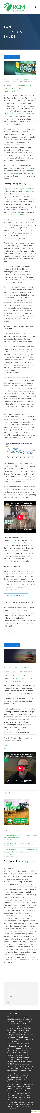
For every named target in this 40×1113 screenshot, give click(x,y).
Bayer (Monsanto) (26, 189)
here (9, 399)
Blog (7, 1002)
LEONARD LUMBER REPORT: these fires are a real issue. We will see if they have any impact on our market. (21, 852)
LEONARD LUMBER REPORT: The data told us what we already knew (20, 836)
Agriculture (12, 79)
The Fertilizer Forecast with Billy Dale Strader (19, 678)
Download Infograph (16, 595)
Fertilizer (24, 79)
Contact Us (10, 997)
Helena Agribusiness (15, 215)
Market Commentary (13, 669)
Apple (6, 746)
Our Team (9, 991)
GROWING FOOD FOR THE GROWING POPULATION (17, 88)
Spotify (7, 748)
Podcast (27, 669)
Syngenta (15, 194)
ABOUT (8, 985)
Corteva (26, 191)
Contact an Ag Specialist (17, 632)
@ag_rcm (29, 861)
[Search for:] (21, 791)
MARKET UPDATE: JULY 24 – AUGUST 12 (18, 843)
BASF (9, 191)
